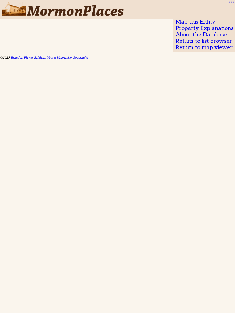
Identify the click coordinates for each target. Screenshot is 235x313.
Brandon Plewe (21, 58)
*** (230, 3)
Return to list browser (204, 41)
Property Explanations (204, 28)
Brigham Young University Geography (61, 58)
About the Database (201, 34)
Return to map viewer (204, 47)
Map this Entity (195, 22)
